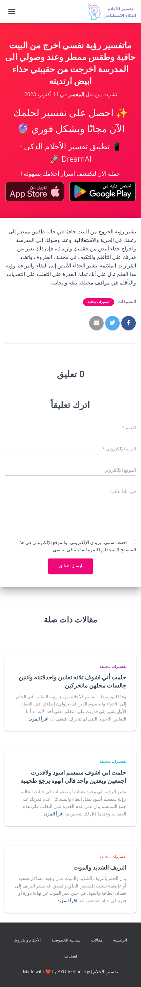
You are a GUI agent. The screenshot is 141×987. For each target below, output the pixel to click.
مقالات (96, 940)
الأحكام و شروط (27, 940)
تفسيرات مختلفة (99, 302)
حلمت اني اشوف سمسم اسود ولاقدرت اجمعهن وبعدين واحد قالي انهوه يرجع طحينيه (73, 776)
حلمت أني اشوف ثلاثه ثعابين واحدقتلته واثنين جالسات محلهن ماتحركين (72, 681)
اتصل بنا (70, 956)
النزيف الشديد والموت (99, 867)
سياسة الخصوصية (65, 940)
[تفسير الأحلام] (109, 11)
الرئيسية (120, 940)
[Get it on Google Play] (103, 191)
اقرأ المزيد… (37, 719)
